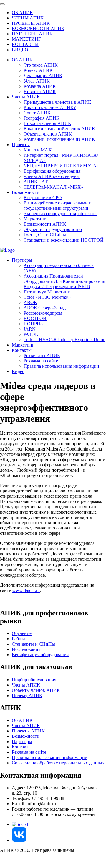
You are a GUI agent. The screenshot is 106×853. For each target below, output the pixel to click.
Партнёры (22, 260)
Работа (18, 638)
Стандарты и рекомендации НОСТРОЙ (64, 239)
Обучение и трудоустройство (53, 229)
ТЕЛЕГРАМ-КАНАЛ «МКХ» (53, 186)
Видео (18, 371)
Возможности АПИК (45, 224)
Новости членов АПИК (47, 123)
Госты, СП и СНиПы (45, 234)
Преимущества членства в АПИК (57, 102)
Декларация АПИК (43, 75)
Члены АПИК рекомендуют (52, 176)
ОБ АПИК (22, 12)
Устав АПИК (37, 80)
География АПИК (41, 118)
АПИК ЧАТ (36, 181)
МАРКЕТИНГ (26, 39)
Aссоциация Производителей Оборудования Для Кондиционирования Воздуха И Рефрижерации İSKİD (64, 281)
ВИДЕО (20, 49)
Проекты (21, 144)
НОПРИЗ (33, 323)
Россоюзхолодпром (43, 313)
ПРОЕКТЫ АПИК (31, 23)
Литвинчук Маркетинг (47, 291)
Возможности (25, 192)
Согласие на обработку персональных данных (58, 762)
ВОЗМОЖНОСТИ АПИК (38, 28)
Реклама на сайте (41, 360)
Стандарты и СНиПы (33, 643)
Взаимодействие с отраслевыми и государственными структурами (58, 205)
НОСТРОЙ (35, 318)
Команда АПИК (40, 86)
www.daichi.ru (26, 590)
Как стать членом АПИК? (50, 107)
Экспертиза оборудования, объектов (60, 213)
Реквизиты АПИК (42, 355)
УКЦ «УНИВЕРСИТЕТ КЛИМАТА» (61, 165)
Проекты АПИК (28, 730)
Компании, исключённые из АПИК (59, 139)
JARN (30, 328)
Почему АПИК (27, 695)
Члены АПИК (26, 96)
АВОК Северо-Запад (45, 307)
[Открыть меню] (2, 4)
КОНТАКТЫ (25, 44)
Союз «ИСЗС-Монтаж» (47, 297)
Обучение (22, 633)
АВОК (30, 302)
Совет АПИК (37, 112)
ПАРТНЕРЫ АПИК (32, 33)
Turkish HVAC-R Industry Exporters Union (64, 339)
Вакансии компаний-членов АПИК (59, 128)
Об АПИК (22, 59)
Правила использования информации (61, 366)
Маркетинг (35, 218)
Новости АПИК (40, 91)
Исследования (26, 649)
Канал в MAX (38, 149)
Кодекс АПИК (38, 70)
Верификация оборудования (52, 171)
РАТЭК (31, 334)
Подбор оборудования (34, 679)
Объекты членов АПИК (48, 133)
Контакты (22, 350)
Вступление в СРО (43, 197)
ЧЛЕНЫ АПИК (28, 17)
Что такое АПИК (41, 64)
